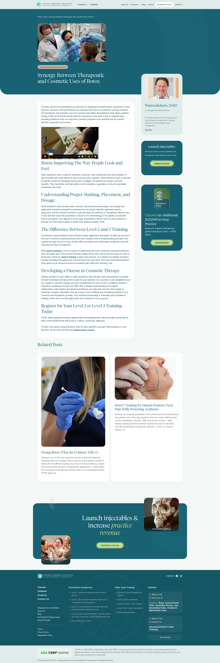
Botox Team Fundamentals (128, 600)
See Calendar (165, 637)
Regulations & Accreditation (48, 608)
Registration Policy (45, 635)
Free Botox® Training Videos (49, 617)
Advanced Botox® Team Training (161, 628)
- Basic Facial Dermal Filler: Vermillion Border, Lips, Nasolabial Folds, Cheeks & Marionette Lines (164, 607)
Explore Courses (161, 163)
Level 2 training (53, 251)
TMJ (56, 245)
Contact (150, 4)
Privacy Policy (43, 632)
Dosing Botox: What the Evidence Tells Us (69, 452)
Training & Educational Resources (53, 67)
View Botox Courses (110, 545)
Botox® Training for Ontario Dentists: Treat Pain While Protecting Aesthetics (144, 407)
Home (40, 17)
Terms (40, 629)
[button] (179, 4)
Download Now (162, 242)
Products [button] (134, 4)
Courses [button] (81, 4)
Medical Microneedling (126, 612)
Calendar (94, 4)
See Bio (148, 130)
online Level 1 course (84, 330)
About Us (124, 4)
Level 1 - (75, 592)
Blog (143, 4)
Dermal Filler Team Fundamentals (130, 608)
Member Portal (165, 4)
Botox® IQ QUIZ (44, 620)
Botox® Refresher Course (81, 621)
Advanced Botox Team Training (130, 604)
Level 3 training (68, 257)
